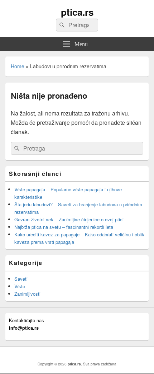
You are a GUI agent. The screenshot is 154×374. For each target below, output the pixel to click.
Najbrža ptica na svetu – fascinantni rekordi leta (63, 226)
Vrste (19, 286)
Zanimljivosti (27, 293)
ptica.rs (77, 12)
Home (17, 66)
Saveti (21, 278)
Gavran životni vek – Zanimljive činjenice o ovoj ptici (69, 219)
